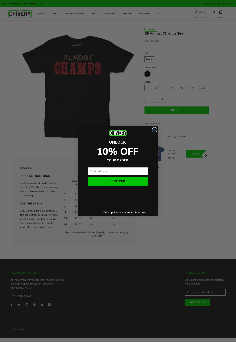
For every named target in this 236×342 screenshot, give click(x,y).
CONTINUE (118, 181)
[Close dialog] (154, 130)
